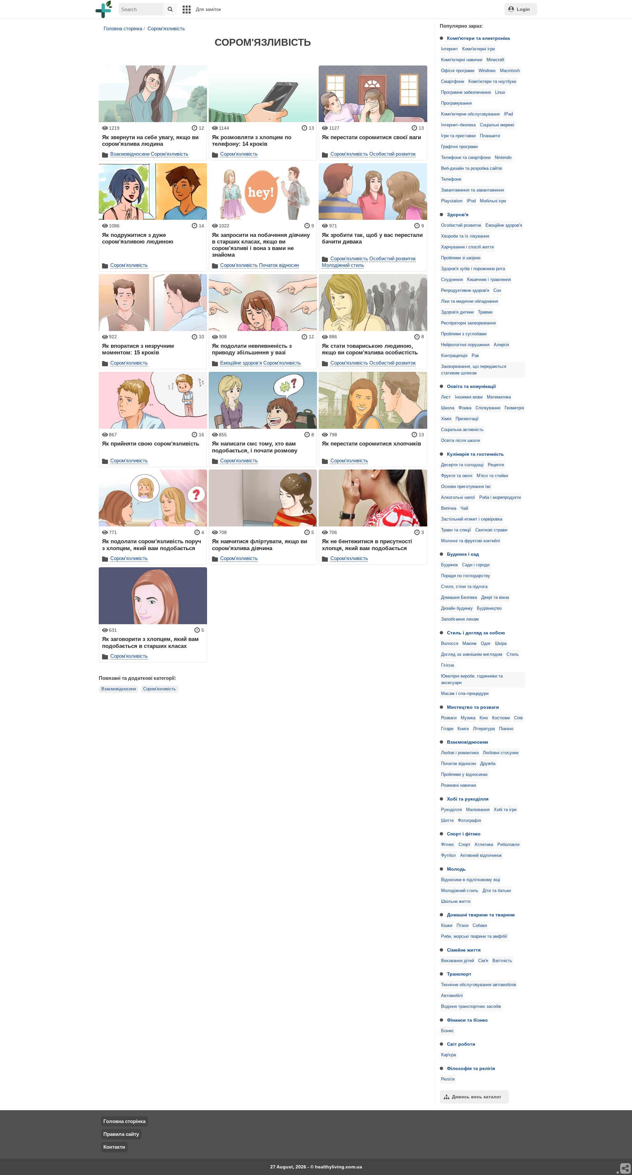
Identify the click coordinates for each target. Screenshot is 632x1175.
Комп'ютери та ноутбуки (492, 81)
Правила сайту (121, 1134)
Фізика (465, 408)
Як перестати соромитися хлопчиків (371, 444)
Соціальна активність (462, 429)
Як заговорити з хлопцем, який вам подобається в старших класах (150, 642)
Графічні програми (459, 146)
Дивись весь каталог (476, 1096)
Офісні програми (457, 70)
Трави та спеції (456, 530)
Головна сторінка (123, 28)
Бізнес (447, 1031)
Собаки (480, 925)
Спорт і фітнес (464, 833)
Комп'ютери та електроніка (478, 38)
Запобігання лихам (460, 619)
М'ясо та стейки (492, 475)
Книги (463, 729)
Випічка (448, 508)
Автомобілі (452, 995)
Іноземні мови (469, 397)
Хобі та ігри (505, 809)
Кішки (446, 925)
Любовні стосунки (500, 753)
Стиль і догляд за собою (476, 632)
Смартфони (452, 81)
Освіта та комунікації (471, 386)
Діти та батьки (497, 890)
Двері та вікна (495, 597)
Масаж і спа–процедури (464, 693)
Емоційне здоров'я (504, 225)
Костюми (501, 718)
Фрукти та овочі (456, 475)
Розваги (449, 718)
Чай (464, 508)
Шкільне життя (455, 901)
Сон (497, 290)
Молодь (456, 869)
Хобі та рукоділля (467, 799)
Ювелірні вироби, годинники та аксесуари (472, 679)
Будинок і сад (463, 554)
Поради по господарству (465, 576)
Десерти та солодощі (462, 465)
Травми (485, 312)
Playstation (451, 201)
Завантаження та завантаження (472, 190)
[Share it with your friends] (625, 1168)
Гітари (447, 729)
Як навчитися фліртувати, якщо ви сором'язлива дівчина (259, 544)
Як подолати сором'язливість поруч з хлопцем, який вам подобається (151, 544)
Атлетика (484, 844)
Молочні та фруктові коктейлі (470, 541)
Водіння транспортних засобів (471, 1006)
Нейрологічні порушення (465, 345)
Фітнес (447, 844)
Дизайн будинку (457, 608)
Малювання (477, 809)
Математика (499, 397)
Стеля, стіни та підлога (464, 586)
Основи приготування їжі (465, 486)
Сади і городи (475, 565)
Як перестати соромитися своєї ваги (371, 137)
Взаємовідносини (467, 742)
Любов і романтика (460, 753)
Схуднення (452, 279)
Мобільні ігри (493, 201)
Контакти (114, 1147)
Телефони (451, 179)
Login (523, 9)
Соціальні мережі (497, 125)
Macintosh (510, 70)
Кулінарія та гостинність (475, 454)
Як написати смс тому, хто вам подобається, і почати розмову (254, 447)
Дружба (487, 763)
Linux (500, 92)
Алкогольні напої (458, 497)
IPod (471, 201)
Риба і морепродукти (500, 497)
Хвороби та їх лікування (465, 236)
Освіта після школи (460, 440)
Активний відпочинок (481, 855)
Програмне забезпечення (466, 92)
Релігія (448, 1079)
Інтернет (449, 49)
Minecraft (495, 60)
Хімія (446, 419)
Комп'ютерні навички (461, 60)
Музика (468, 718)
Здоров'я (457, 214)
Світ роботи (461, 1044)
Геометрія (514, 408)
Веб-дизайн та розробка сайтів (471, 168)
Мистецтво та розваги (473, 707)
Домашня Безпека (459, 597)
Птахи (462, 925)
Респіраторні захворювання (468, 323)
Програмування (456, 103)
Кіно (484, 718)
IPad (508, 114)
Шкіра (501, 643)
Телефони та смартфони (465, 157)
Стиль (513, 654)
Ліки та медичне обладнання (469, 301)
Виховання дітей (457, 960)
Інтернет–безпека (458, 125)
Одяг (486, 643)
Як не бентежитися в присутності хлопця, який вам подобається (367, 544)
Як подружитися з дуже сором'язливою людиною (137, 238)
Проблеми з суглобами (464, 334)
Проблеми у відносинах (464, 774)
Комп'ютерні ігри (478, 49)
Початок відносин (458, 763)
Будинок (449, 565)
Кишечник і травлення (489, 279)
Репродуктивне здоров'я (465, 290)
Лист (446, 397)
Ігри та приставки (458, 136)
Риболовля (508, 844)
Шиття (447, 820)
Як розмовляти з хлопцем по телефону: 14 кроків (251, 140)
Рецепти (496, 465)
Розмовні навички (458, 785)
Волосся (449, 643)
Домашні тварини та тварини (481, 914)
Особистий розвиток (461, 225)
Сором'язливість (166, 28)
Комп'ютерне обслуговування (470, 114)
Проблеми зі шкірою (461, 258)
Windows (487, 70)
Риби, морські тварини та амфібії (474, 936)
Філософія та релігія (471, 1068)
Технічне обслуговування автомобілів (478, 985)
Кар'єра (448, 1055)
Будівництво (489, 608)
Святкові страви (491, 530)
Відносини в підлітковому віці (470, 880)
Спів (518, 718)
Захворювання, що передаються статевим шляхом (473, 369)
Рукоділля (451, 809)
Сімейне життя (464, 950)
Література (484, 729)
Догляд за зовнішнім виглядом (471, 654)
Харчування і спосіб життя (467, 247)
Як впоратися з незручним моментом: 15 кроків (138, 349)
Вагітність (502, 960)
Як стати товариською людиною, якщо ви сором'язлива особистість (370, 349)
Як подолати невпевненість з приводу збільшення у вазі (252, 349)
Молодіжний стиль (459, 890)
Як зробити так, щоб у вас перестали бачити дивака (372, 238)
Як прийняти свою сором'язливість (150, 444)
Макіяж (469, 643)
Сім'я (483, 960)
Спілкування (488, 408)
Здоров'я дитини (457, 312)
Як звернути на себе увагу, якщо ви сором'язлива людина (150, 140)
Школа (447, 408)
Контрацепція (454, 355)
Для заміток (208, 9)
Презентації (467, 419)
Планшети (490, 136)
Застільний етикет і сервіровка (471, 519)
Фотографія (469, 820)
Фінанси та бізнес (467, 1020)
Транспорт (459, 974)
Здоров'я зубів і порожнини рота (473, 269)
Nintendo (503, 157)
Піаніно (506, 729)
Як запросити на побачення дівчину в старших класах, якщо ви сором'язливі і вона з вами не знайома (261, 245)
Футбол (448, 855)
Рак (475, 355)
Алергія (501, 345)
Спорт (464, 844)
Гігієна (447, 665)
